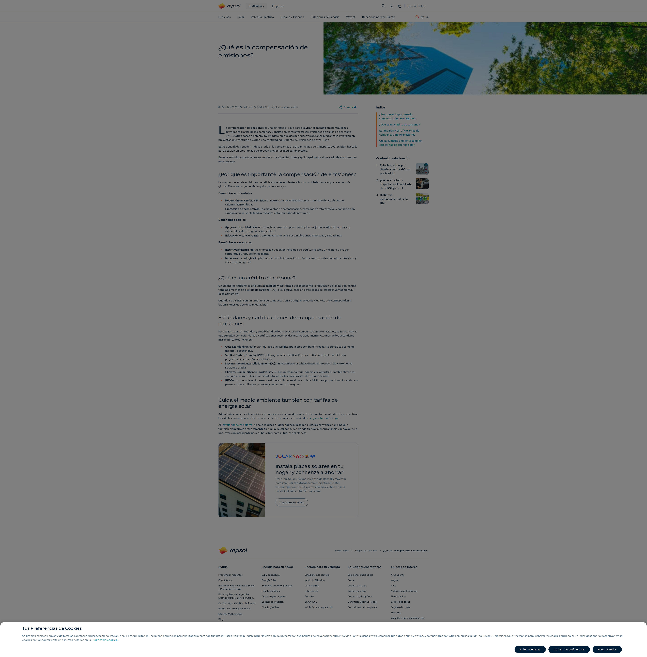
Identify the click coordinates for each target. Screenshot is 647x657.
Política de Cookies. (105, 640)
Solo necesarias (530, 649)
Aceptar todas (607, 649)
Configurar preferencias (569, 649)
